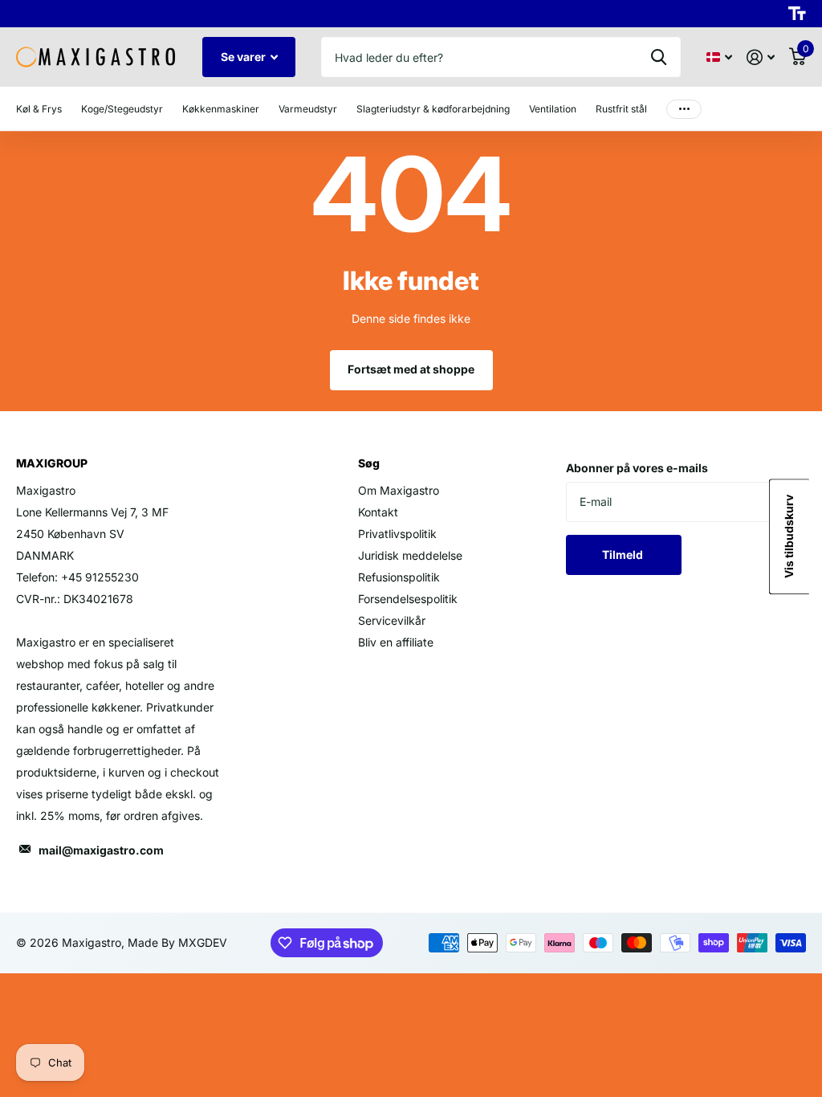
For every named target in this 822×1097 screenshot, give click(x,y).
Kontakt (378, 512)
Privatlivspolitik (397, 533)
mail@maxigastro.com (101, 850)
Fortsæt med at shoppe (411, 369)
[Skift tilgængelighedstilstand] (797, 13)
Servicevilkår (391, 620)
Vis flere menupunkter (684, 109)
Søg (659, 57)
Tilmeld (623, 554)
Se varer (244, 56)
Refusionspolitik (399, 577)
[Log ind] (760, 57)
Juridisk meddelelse (410, 555)
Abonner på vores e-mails (637, 468)
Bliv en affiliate (395, 642)
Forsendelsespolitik (408, 599)
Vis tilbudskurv (789, 537)
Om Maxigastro (398, 490)
